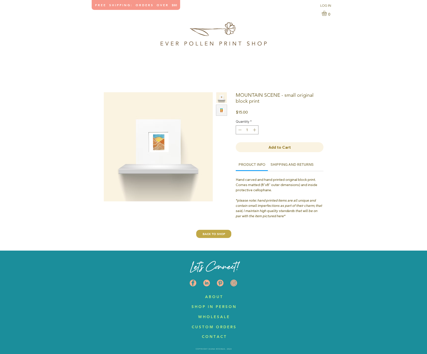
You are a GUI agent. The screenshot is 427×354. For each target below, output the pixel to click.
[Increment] (255, 130)
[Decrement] (239, 130)
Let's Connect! (214, 266)
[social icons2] (233, 283)
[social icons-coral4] (193, 283)
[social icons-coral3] (220, 283)
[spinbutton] (247, 130)
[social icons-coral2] (206, 283)
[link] (327, 13)
